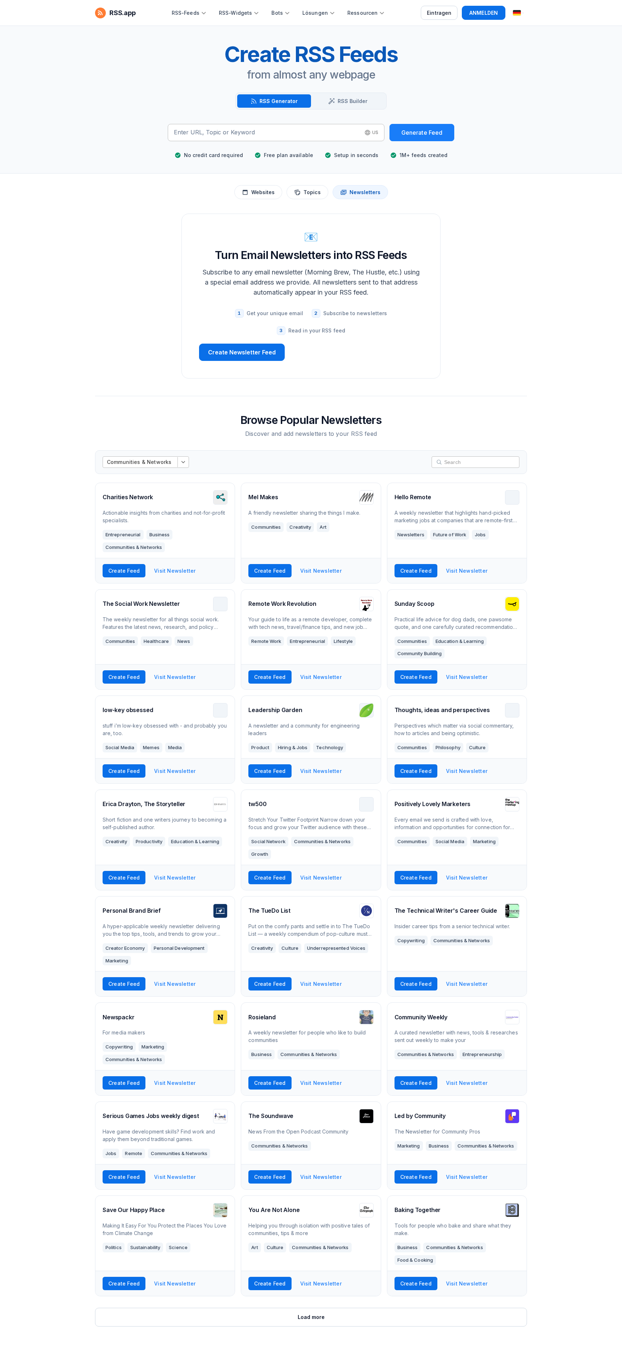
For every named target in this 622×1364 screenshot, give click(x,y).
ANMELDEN (483, 13)
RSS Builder (353, 101)
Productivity (149, 841)
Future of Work (449, 534)
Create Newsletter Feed (242, 352)
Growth (259, 854)
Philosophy (448, 747)
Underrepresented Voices (336, 948)
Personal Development (179, 948)
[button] (371, 132)
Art (323, 527)
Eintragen (439, 13)
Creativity (300, 527)
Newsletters (365, 192)
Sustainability (145, 1247)
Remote (133, 1153)
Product (260, 747)
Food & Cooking (415, 1260)
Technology (329, 747)
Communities (266, 527)
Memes (151, 747)
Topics (312, 192)
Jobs (480, 534)
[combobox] (267, 132)
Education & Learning (460, 641)
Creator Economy (125, 948)
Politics (113, 1247)
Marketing (484, 841)
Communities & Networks (133, 547)
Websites (263, 192)
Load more (311, 1317)
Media (175, 747)
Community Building (419, 653)
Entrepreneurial (123, 534)
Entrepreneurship (482, 1054)
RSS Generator (279, 101)
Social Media (119, 747)
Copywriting (411, 940)
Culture (477, 747)
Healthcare (156, 641)
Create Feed (124, 571)
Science (178, 1247)
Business (159, 534)
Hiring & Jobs (292, 747)
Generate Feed (422, 132)
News (183, 641)
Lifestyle (343, 641)
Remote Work (266, 641)
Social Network (268, 841)
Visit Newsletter (174, 571)
